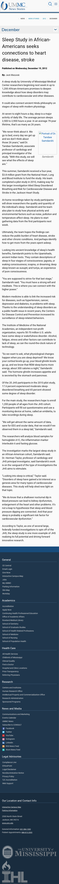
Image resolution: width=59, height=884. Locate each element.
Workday (6, 594)
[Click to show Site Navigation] (55, 3)
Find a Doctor (8, 665)
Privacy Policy (8, 776)
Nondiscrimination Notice (13, 773)
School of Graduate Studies (14, 627)
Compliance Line (9, 762)
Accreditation (8, 606)
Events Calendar (9, 718)
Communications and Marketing (16, 714)
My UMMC (6, 583)
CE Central (6, 566)
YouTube (9, 735)
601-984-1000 (25, 829)
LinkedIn (9, 743)
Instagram (10, 739)
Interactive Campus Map (12, 576)
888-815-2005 (27, 832)
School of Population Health (14, 641)
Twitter (8, 732)
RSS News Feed (12, 746)
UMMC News (7, 721)
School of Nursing (9, 638)
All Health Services (10, 654)
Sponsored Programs (11, 702)
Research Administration (12, 698)
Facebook (9, 728)
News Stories (17, 9)
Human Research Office (12, 691)
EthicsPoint (7, 766)
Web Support (7, 783)
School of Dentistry (10, 624)
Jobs (4, 580)
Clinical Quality (8, 661)
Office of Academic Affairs (13, 617)
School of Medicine (10, 634)
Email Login (7, 569)
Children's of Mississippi (12, 658)
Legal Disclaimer (9, 769)
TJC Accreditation (9, 780)
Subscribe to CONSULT (12, 725)
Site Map (6, 590)
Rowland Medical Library (12, 620)
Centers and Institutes (11, 688)
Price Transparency (10, 672)
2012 (44, 19)
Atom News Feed (12, 750)
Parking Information (10, 587)
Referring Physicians (11, 675)
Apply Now (7, 610)
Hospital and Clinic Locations (14, 668)
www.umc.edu (7, 823)
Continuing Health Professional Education (20, 613)
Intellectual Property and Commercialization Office (23, 695)
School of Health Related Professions (18, 631)
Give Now (6, 573)
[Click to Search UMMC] (50, 3)
